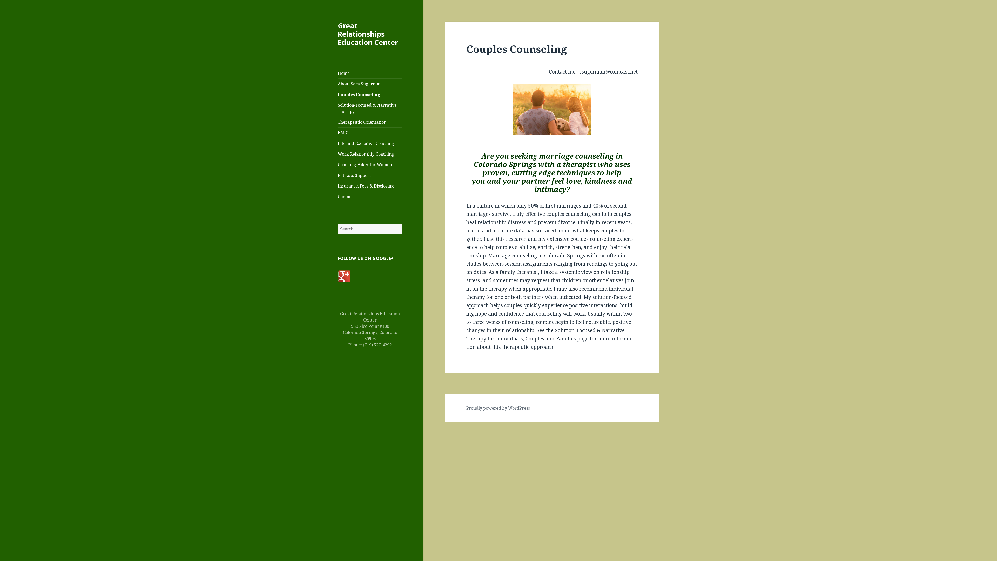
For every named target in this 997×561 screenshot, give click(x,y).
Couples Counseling (359, 94)
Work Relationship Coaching (366, 154)
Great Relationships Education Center (368, 34)
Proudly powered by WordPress (498, 408)
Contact (345, 196)
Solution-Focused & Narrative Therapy (367, 108)
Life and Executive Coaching (366, 143)
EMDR (344, 133)
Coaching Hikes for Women (365, 165)
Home (344, 73)
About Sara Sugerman (360, 84)
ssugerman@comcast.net (608, 71)
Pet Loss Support (354, 175)
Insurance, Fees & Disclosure (366, 186)
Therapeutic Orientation (362, 122)
